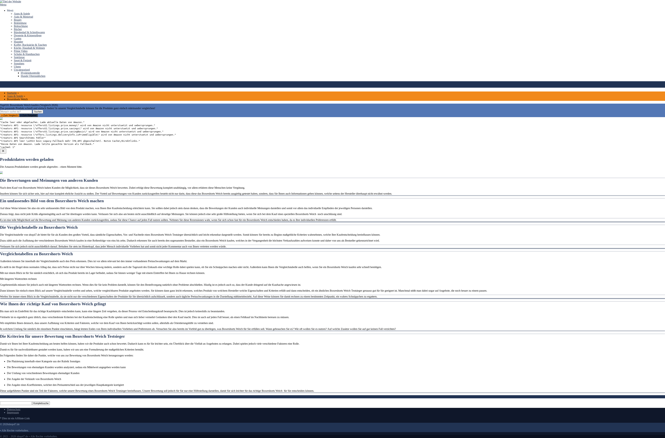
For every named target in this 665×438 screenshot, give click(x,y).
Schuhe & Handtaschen (27, 54)
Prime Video (21, 51)
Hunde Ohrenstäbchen (33, 76)
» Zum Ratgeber (28, 115)
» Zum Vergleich (9, 115)
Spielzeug (19, 57)
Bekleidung (20, 22)
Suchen (38, 111)
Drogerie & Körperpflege (28, 35)
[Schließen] (3, 151)
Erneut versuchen (14, 214)
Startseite (12, 92)
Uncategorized (22, 69)
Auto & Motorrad (23, 16)
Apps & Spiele (22, 13)
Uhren (17, 66)
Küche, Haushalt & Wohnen (29, 47)
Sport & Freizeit (22, 60)
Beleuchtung (21, 26)
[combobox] (16, 111)
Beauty (18, 19)
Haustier (18, 41)
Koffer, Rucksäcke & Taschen (30, 44)
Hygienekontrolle (30, 72)
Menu (3, 4)
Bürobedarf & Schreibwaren (29, 32)
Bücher (18, 29)
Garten (17, 38)
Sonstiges (19, 63)
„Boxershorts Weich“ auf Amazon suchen (27, 189)
